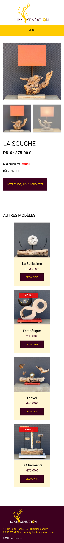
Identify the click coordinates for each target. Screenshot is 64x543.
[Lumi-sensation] (32, 13)
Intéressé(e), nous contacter (25, 184)
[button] (32, 79)
